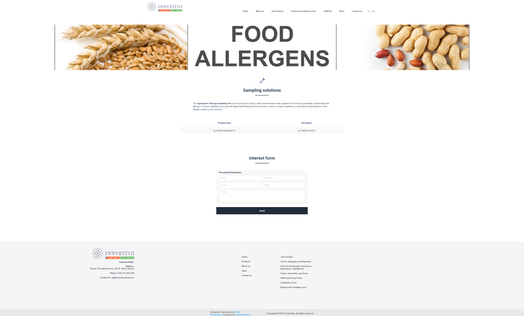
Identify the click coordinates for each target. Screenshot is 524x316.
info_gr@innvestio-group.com (120, 277)
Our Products (277, 11)
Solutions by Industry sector (303, 11)
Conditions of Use (288, 282)
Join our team (286, 257)
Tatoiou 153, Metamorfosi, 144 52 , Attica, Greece (112, 268)
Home (245, 11)
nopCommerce (243, 314)
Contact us (357, 11)
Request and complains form (293, 287)
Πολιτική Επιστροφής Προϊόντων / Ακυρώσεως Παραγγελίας (296, 267)
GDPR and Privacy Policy (291, 278)
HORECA (328, 11)
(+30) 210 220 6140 (125, 273)
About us (260, 11)
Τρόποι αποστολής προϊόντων (294, 273)
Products (246, 261)
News (341, 11)
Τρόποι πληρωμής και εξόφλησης (295, 261)
